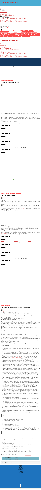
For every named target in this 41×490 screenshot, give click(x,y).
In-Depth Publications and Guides (4, 17)
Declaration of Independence (16, 357)
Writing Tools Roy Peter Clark (27, 36)
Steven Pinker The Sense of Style (22, 35)
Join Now (16, 459)
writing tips (23, 36)
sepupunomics (10, 35)
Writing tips (7, 305)
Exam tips (3, 193)
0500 (1, 30)
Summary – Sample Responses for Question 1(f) (7, 15)
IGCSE (8, 33)
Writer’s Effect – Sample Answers (5, 14)
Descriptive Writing (4, 32)
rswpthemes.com (21, 488)
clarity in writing (26, 30)
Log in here (10, 462)
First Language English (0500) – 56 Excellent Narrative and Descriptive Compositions (13, 18)
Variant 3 (29, 130)
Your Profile (1, 7)
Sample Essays (12, 193)
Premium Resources (2, 10)
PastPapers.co (22, 208)
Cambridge (22, 30)
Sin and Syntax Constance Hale (15, 35)
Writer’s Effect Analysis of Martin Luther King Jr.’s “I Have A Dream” (15, 307)
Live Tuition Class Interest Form (4, 16)
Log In (1, 11)
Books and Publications (3, 12)
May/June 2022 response (6, 115)
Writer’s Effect (7, 36)
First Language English (27, 32)
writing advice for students (15, 36)
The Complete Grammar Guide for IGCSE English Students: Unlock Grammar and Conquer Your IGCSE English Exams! (17, 19)
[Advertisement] (20, 93)
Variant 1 (2, 130)
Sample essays (7, 35)
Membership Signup (2, 9)
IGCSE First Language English (28, 33)
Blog (13, 30)
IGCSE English (15, 33)
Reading (3, 35)
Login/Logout (2, 6)
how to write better (4, 33)
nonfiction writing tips (38, 34)
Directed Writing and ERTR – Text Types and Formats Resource (9, 20)
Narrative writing (32, 34)
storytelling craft (27, 35)
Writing (10, 36)
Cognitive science (31, 30)
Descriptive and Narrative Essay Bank (5, 48)
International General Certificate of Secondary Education (13, 34)
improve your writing (38, 33)
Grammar (35, 32)
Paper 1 (1, 35)
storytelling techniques (31, 35)
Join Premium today (4, 233)
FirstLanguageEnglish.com (9, 2)
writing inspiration (19, 36)
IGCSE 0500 (11, 33)
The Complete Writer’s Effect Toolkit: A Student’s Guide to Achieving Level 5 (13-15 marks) (13, 21)
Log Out (1, 8)
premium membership (28, 455)
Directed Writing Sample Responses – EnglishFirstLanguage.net (9, 13)
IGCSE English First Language (20, 33)
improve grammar (34, 33)
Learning (27, 34)
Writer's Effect (3, 36)
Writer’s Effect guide (34, 314)
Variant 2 (16, 130)
